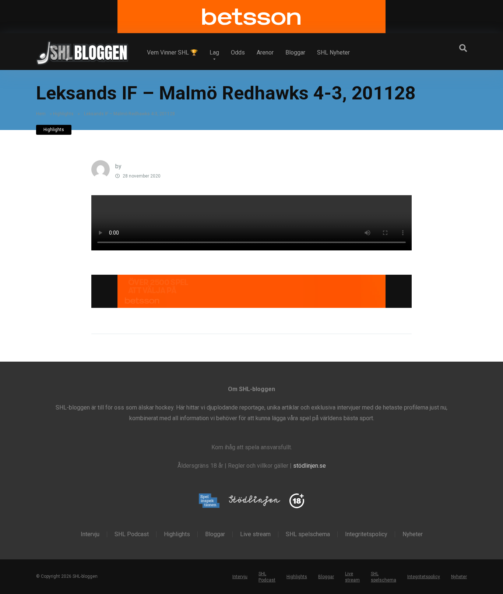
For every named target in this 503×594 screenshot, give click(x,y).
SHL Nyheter (333, 52)
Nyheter (412, 534)
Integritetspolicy (366, 534)
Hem (41, 113)
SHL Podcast (132, 534)
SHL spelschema (308, 534)
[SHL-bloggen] (82, 50)
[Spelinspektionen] (209, 501)
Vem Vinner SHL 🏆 (172, 52)
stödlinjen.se (309, 465)
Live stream (255, 534)
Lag (214, 52)
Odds (238, 52)
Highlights (63, 113)
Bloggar (295, 52)
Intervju (90, 534)
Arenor (265, 52)
